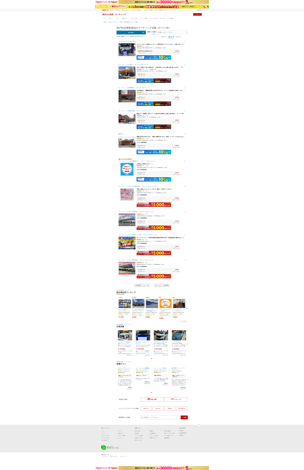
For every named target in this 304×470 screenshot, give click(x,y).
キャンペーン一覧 (153, 18)
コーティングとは (133, 18)
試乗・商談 (137, 431)
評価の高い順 (178, 36)
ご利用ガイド (124, 18)
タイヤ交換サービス (168, 435)
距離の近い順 (164, 36)
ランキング (162, 18)
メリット (117, 18)
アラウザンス (182, 408)
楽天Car (105, 22)
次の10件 (166, 285)
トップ (104, 18)
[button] (187, 308)
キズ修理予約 (152, 433)
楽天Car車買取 (167, 431)
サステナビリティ (123, 456)
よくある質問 (170, 18)
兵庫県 (121, 22)
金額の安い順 (171, 36)
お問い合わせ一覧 (113, 456)
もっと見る (183, 321)
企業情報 (181, 430)
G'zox (170, 408)
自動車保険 (166, 437)
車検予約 (137, 433)
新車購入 (151, 431)
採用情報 (181, 435)
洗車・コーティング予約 (169, 433)
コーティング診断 (143, 18)
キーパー (146, 408)
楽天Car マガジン (138, 437)
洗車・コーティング (113, 22)
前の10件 (138, 285)
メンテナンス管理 (139, 435)
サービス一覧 (104, 456)
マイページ (110, 18)
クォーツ (157, 408)
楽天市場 (199, 10)
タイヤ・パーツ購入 (154, 435)
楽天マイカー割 (138, 440)
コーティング (177, 399)
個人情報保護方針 (183, 433)
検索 (185, 417)
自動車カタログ (153, 437)
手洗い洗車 (153, 399)
